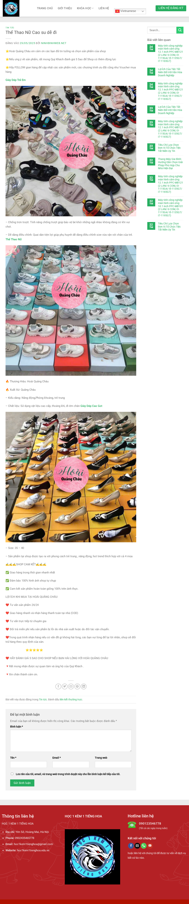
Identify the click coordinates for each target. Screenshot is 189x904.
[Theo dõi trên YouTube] (150, 846)
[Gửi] (179, 30)
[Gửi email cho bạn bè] (71, 686)
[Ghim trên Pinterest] (77, 686)
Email (56, 757)
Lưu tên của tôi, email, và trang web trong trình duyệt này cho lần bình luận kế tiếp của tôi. (68, 774)
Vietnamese (128, 11)
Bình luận (16, 726)
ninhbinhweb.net (53, 43)
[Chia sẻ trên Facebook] (58, 686)
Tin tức (10, 28)
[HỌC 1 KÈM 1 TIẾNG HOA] (17, 8)
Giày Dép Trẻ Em (16, 80)
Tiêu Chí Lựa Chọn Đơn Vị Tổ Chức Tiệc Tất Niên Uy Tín (169, 148)
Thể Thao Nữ (14, 239)
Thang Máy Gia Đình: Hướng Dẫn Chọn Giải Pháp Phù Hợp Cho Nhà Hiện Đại (170, 164)
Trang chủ (45, 8)
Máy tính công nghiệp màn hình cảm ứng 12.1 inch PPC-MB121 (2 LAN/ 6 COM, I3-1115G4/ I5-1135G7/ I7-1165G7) (170, 53)
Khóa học (84, 8)
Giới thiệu (65, 8)
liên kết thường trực (71, 699)
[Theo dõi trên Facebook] (131, 846)
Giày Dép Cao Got (91, 406)
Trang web (101, 757)
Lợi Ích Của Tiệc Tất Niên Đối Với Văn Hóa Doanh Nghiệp (170, 72)
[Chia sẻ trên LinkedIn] (84, 686)
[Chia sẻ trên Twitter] (65, 686)
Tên (13, 757)
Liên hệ (104, 8)
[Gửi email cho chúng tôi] (137, 846)
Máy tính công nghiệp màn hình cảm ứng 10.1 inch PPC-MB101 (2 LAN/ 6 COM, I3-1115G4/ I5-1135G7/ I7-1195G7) (170, 207)
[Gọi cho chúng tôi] (144, 846)
